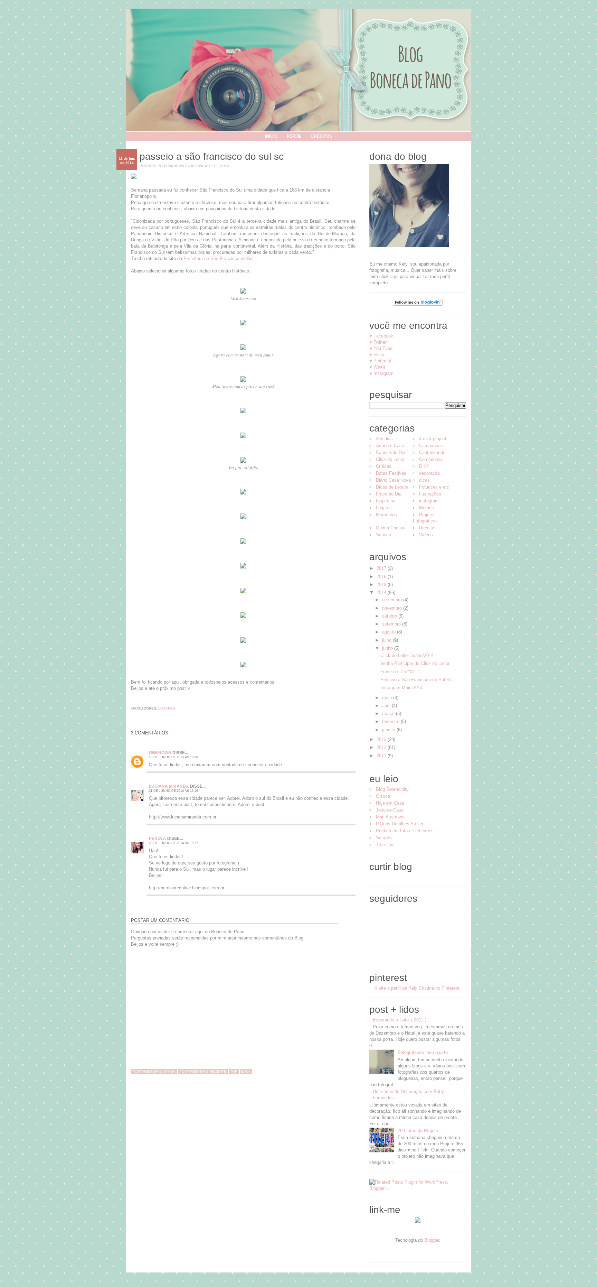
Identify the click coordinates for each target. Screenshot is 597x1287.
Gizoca (383, 796)
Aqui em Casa (390, 445)
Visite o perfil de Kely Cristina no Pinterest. (418, 988)
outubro (390, 616)
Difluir (226, 1276)
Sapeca (383, 534)
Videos (426, 534)
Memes (426, 507)
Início (271, 136)
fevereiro (391, 721)
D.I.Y (424, 466)
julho (387, 640)
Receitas (428, 527)
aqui (394, 276)
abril (387, 705)
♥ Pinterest (380, 360)
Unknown (160, 752)
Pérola (157, 838)
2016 (382, 576)
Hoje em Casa (390, 803)
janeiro (389, 729)
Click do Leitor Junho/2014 (407, 655)
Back (246, 1071)
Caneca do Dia (390, 452)
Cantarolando (432, 452)
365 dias (384, 438)
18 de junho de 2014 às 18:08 (173, 757)
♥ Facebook (381, 336)
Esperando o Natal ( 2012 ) (399, 1019)
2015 (382, 584)
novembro (392, 608)
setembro (392, 624)
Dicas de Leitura (392, 487)
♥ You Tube (380, 348)
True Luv (385, 844)
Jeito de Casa (390, 810)
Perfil (294, 136)
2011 (382, 755)
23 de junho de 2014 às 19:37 (173, 843)
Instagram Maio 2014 (401, 687)
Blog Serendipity (392, 789)
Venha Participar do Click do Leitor (414, 663)
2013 (382, 739)
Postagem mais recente (202, 1071)
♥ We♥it (377, 367)
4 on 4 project (432, 438)
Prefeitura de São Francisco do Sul (218, 258)
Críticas (383, 466)
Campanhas (431, 445)
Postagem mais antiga (154, 1071)
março (389, 713)
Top (233, 1071)
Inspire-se (386, 500)
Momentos (386, 514)
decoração (429, 473)
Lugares (166, 708)
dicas (424, 480)
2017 (382, 568)
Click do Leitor (390, 459)
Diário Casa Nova (393, 480)
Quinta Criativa (391, 527)
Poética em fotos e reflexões (405, 830)
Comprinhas (431, 459)
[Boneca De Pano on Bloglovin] (418, 304)
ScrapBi (384, 837)
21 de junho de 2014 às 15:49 (173, 791)
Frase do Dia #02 (397, 671)
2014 (382, 592)
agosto (389, 632)
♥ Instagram (381, 373)
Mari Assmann (390, 817)
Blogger (431, 1240)
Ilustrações (430, 494)
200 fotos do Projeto (418, 1130)
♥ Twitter (378, 342)
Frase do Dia (388, 494)
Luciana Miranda (169, 786)
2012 (382, 747)
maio (387, 697)
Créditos (321, 136)
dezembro (392, 599)
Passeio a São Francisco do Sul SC (212, 156)
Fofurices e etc (434, 487)
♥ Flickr (377, 354)
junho (388, 648)
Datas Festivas (391, 473)
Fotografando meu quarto (423, 1052)
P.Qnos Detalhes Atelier (399, 823)
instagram (429, 500)
